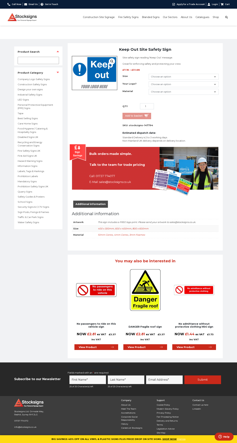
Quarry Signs (25, 191)
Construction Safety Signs (32, 84)
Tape (20, 113)
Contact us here (200, 404)
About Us (186, 17)
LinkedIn (196, 408)
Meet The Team (128, 408)
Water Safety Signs (28, 222)
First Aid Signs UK (27, 155)
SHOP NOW (169, 439)
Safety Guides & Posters (31, 196)
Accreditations (128, 412)
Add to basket (134, 115)
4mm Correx (121, 234)
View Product (88, 347)
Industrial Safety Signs (30, 94)
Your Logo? (129, 83)
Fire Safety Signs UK (29, 150)
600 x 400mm (123, 228)
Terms (160, 424)
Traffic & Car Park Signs (30, 217)
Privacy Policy (164, 412)
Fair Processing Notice (168, 416)
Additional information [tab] (90, 204)
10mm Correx (105, 234)
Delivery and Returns (167, 420)
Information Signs (27, 166)
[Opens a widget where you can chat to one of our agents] (224, 437)
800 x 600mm (140, 228)
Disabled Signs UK (28, 137)
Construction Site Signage (99, 17)
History (124, 424)
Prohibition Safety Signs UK (33, 186)
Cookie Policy (163, 404)
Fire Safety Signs (128, 17)
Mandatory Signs (27, 181)
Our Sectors (170, 17)
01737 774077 (105, 176)
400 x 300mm (106, 228)
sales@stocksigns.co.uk (115, 182)
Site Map (161, 432)
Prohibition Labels (28, 176)
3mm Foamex (137, 234)
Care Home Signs (27, 123)
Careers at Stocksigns (131, 428)
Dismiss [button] (181, 439)
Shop (216, 17)
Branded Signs (150, 17)
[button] (112, 61)
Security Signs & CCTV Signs (33, 206)
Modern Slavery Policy (168, 408)
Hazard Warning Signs (30, 161)
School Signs (25, 201)
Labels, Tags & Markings (31, 171)
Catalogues (202, 17)
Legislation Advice (166, 428)
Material (127, 91)
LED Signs (23, 99)
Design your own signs (30, 89)
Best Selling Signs (28, 118)
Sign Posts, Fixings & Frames (33, 212)
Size (125, 76)
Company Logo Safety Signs (34, 79)
